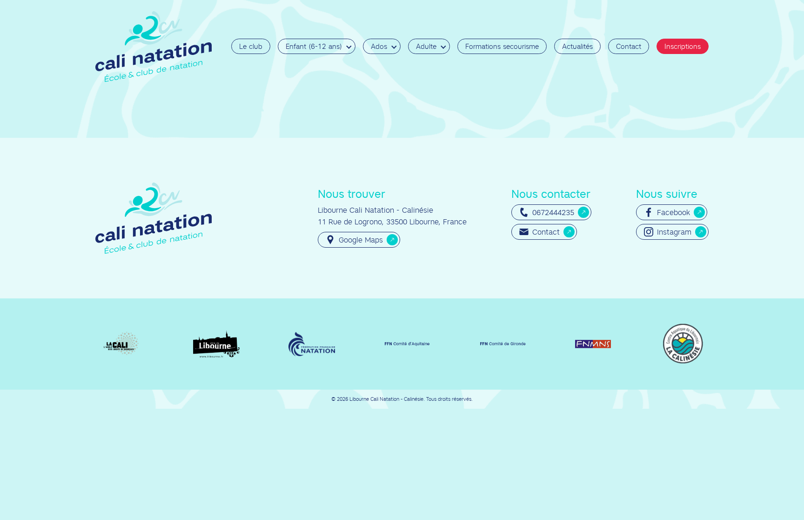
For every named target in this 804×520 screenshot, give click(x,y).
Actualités (577, 46)
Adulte (426, 46)
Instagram (674, 231)
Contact (628, 46)
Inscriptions (682, 46)
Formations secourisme (502, 46)
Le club (250, 46)
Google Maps (361, 239)
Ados (379, 46)
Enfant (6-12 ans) (314, 46)
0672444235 (553, 212)
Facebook (673, 212)
